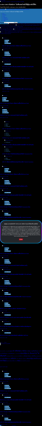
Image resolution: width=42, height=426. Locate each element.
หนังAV (18, 358)
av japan (10, 351)
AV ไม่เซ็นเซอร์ (5, 19)
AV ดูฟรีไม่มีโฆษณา (35, 350)
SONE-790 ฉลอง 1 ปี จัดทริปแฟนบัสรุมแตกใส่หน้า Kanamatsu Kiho (17, 78)
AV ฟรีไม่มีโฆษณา (11, 353)
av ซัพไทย (23, 351)
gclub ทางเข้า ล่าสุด (3, 366)
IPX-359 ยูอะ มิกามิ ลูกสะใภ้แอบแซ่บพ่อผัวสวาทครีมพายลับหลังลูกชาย (15, 326)
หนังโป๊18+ (40, 358)
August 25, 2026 (7, 48)
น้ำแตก (9, 358)
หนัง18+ (13, 358)
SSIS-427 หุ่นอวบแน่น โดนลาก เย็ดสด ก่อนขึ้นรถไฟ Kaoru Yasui (16, 45)
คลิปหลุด (25, 356)
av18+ (4, 350)
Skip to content (2, 0)
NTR (12, 356)
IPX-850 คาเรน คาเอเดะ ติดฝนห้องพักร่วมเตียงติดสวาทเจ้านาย (14, 335)
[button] (2, 9)
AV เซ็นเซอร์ (4, 17)
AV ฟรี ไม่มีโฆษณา (3, 353)
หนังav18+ (21, 358)
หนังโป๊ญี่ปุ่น (3, 360)
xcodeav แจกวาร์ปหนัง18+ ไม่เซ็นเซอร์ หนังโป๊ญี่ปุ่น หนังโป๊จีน (18, 4)
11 (4, 342)
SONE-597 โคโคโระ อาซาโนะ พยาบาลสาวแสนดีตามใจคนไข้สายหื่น (15, 317)
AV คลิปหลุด (17, 351)
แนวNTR (24, 360)
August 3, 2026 (7, 68)
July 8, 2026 (4, 319)
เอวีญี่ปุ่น (18, 360)
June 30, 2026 (4, 328)
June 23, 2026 (4, 337)
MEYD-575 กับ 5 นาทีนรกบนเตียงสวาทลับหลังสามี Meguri (13, 308)
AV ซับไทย (4, 14)
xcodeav (20, 356)
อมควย (8, 360)
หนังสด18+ (24, 358)
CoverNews (14, 425)
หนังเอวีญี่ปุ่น (30, 358)
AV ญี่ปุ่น (4, 20)
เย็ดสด (11, 360)
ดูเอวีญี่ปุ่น (5, 358)
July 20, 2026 (7, 80)
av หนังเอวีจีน (16, 353)
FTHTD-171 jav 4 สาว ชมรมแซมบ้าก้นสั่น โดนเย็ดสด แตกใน (16, 57)
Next (5, 342)
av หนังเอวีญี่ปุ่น (23, 353)
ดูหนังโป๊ (1, 358)
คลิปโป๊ (33, 356)
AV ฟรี (40, 350)
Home (3, 13)
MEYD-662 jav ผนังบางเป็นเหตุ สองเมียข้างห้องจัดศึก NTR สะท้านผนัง (18, 66)
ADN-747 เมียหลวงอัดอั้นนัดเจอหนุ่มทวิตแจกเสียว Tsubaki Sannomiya (17, 89)
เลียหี (13, 360)
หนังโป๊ (35, 358)
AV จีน (3, 16)
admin (3, 48)
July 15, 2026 (7, 91)
